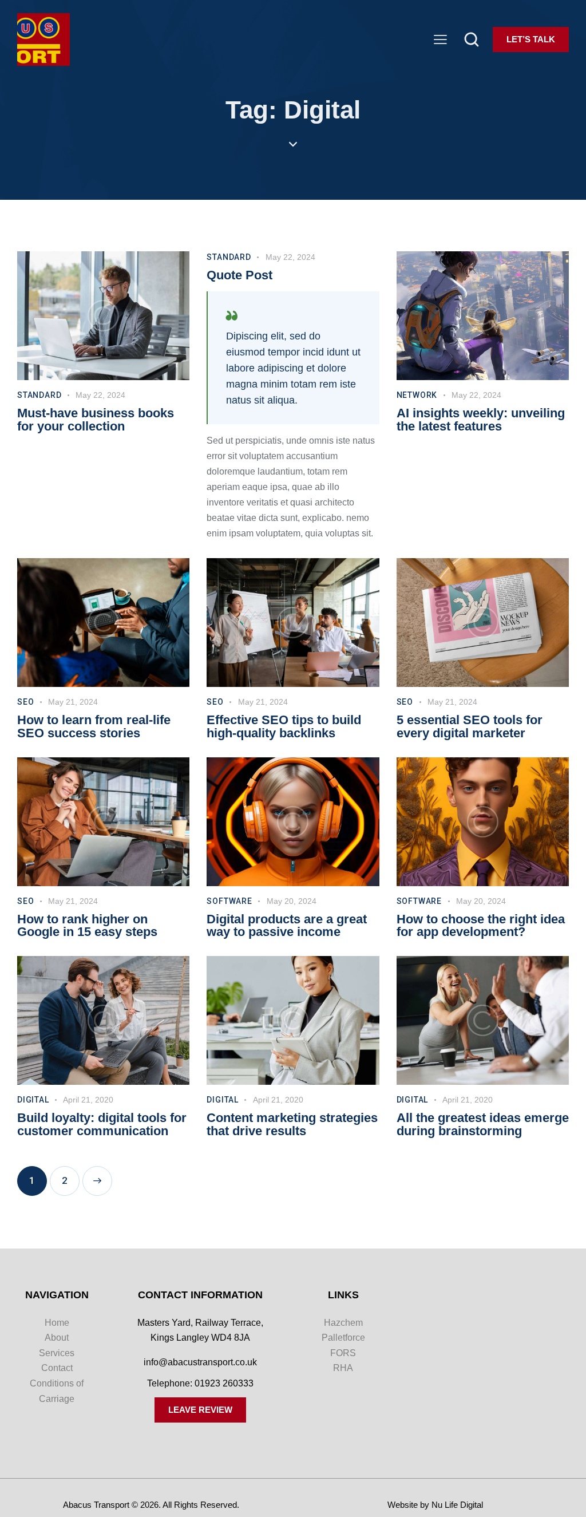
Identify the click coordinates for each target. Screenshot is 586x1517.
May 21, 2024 (73, 701)
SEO (25, 701)
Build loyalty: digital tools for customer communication (102, 1125)
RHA (343, 1368)
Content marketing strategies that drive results (292, 1125)
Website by (408, 1505)
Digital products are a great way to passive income (287, 926)
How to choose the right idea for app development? (481, 926)
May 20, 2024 (291, 901)
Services (56, 1353)
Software (229, 901)
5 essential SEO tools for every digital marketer (470, 727)
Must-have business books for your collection (95, 420)
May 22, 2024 (100, 395)
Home (57, 1323)
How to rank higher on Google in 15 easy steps (87, 926)
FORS (343, 1353)
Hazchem (343, 1323)
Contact (57, 1368)
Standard (39, 395)
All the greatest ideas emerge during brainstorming (483, 1125)
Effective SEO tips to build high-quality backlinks (284, 727)
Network (417, 395)
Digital (33, 1099)
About (57, 1337)
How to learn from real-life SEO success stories (94, 727)
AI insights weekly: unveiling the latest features (481, 420)
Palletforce (343, 1337)
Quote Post (239, 275)
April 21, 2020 (88, 1099)
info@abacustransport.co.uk (200, 1362)
